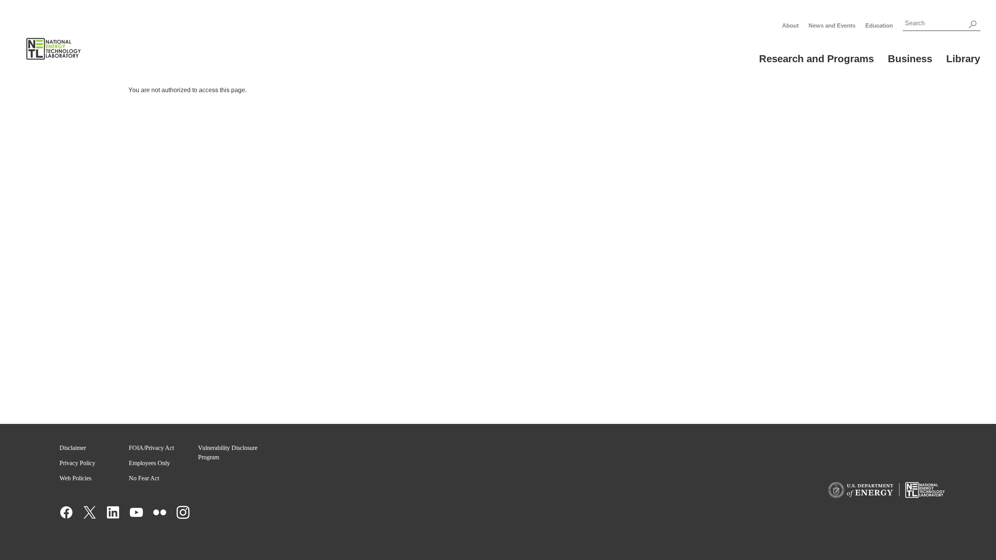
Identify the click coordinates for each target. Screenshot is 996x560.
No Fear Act (144, 478)
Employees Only (149, 463)
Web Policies (75, 478)
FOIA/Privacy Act (151, 447)
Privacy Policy (77, 463)
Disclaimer (73, 447)
